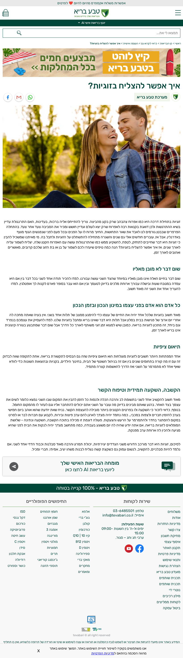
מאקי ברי (83, 560)
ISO (22, 512)
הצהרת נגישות (169, 566)
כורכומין (84, 530)
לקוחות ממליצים (168, 602)
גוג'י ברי (84, 518)
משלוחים (174, 512)
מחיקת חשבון (170, 536)
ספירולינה (83, 554)
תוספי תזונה (49, 566)
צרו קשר (174, 530)
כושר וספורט (16, 566)
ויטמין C (20, 542)
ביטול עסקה (171, 608)
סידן (22, 548)
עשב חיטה (18, 536)
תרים (54, 554)
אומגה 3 (52, 530)
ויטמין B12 (83, 542)
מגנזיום (53, 524)
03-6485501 (123, 511)
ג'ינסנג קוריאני (47, 560)
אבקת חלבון (17, 554)
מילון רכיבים (171, 596)
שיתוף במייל (19, 97)
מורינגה (52, 536)
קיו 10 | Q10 (81, 536)
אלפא (86, 512)
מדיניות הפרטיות (102, 653)
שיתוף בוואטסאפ (30, 97)
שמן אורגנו (50, 518)
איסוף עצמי (172, 542)
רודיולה (20, 560)
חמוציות (52, 548)
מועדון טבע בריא (168, 572)
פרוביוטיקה (17, 530)
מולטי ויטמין (50, 542)
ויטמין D (84, 548)
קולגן (86, 524)
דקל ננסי (19, 518)
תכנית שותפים (169, 578)
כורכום (20, 524)
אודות (176, 518)
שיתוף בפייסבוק (8, 97)
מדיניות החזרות (168, 524)
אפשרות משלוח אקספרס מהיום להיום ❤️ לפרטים (91, 3)
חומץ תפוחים (49, 512)
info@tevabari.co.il (118, 515)
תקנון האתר (171, 548)
